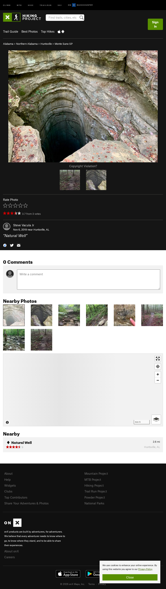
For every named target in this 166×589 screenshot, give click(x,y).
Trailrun (46, 5)
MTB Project (92, 479)
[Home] (24, 17)
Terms (91, 584)
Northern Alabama (27, 43)
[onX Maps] (12, 525)
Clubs (8, 491)
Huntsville (46, 43)
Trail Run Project (95, 491)
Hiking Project (94, 485)
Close (130, 577)
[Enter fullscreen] (158, 358)
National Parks (94, 503)
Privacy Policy (145, 569)
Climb (7, 5)
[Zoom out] (158, 380)
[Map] (83, 390)
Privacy (102, 584)
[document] (129, 571)
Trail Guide (10, 31)
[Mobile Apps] (61, 31)
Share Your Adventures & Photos (26, 503)
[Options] (156, 419)
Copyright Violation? (83, 166)
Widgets (10, 485)
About (8, 473)
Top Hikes (47, 31)
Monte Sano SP (64, 43)
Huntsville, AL (41, 229)
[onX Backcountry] (80, 5)
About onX (11, 551)
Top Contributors (15, 497)
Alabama (8, 43)
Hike (31, 5)
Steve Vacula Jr (23, 225)
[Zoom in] (158, 374)
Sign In (155, 24)
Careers (9, 557)
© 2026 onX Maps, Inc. (72, 584)
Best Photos (29, 31)
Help (7, 479)
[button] (5, 245)
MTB (19, 5)
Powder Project (94, 497)
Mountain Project (96, 473)
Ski (60, 5)
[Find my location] (158, 366)
